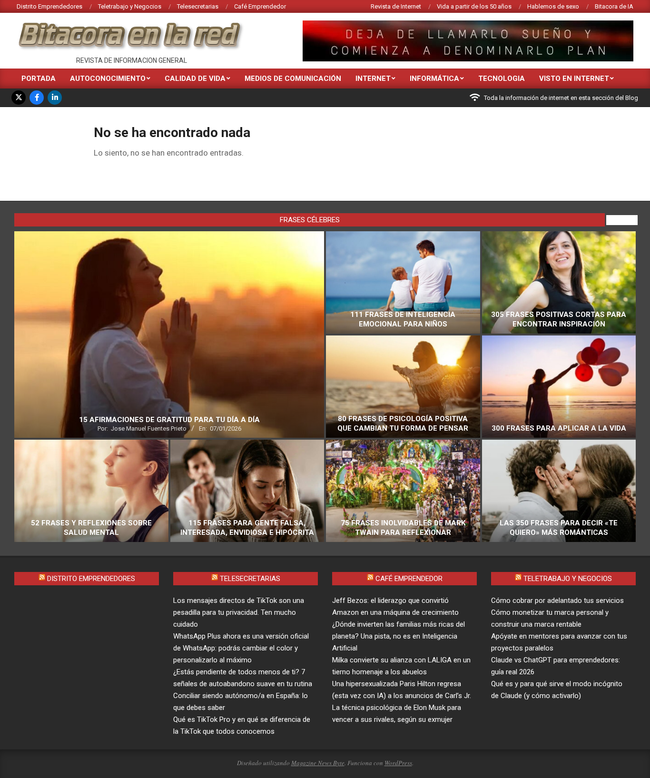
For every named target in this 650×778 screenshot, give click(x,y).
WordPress (398, 762)
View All (622, 220)
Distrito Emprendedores (91, 578)
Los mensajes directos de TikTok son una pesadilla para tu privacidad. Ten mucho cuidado (238, 612)
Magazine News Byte (318, 762)
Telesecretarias (250, 578)
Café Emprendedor (409, 578)
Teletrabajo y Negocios (567, 578)
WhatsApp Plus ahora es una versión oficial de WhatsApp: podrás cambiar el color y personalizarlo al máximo (241, 648)
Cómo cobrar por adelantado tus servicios (557, 600)
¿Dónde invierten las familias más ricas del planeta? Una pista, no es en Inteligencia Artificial (398, 636)
